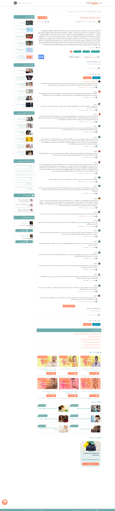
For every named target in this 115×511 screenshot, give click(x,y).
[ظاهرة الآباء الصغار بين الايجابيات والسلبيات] (63, 418)
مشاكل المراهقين (41, 357)
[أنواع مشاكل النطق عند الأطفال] (95, 408)
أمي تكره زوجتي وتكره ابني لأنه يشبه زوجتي (91, 342)
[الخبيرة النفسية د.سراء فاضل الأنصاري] (99, 81)
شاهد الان (93, 373)
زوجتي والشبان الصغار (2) (73, 11)
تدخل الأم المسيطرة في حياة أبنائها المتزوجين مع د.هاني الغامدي (70, 392)
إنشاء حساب (29, 3)
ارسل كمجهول (87, 78)
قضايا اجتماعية (62, 379)
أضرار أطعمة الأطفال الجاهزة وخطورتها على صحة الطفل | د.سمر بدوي (91, 370)
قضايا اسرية (41, 379)
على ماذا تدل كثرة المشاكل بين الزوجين (92, 345)
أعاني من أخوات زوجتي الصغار (94, 337)
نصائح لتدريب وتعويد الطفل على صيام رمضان (69, 370)
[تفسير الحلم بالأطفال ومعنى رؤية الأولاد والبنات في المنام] (90, 383)
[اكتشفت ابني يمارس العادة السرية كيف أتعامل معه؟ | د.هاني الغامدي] (47, 361)
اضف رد (90, 87)
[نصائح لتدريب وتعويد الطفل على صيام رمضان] (69, 361)
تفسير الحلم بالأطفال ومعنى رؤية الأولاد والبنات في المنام (90, 392)
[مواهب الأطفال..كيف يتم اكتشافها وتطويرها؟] (63, 408)
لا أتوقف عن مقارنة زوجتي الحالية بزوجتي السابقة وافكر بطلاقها (87, 334)
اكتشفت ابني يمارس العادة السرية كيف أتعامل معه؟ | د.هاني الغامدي (47, 370)
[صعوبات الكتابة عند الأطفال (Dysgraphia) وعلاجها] (63, 429)
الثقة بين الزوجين (83, 11)
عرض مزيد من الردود (69, 306)
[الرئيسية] (99, 11)
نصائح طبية (73, 405)
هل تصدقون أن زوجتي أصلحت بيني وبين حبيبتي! (90, 339)
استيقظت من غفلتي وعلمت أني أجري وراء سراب (90, 347)
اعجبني (94, 87)
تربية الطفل (84, 357)
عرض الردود (86, 87)
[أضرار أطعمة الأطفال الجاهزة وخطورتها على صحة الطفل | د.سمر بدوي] (90, 361)
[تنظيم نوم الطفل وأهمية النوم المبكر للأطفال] (95, 418)
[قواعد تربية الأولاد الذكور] (95, 429)
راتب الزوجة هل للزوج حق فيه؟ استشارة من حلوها (49, 392)
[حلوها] (100, 2)
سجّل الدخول (96, 78)
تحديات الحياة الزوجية (93, 11)
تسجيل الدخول (21, 3)
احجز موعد (22, 230)
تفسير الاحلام (84, 379)
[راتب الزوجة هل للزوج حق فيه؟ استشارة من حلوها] (47, 383)
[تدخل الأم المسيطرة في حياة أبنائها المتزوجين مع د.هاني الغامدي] (69, 383)
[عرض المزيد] (71, 51)
